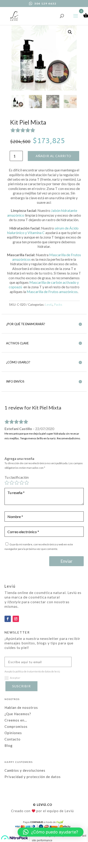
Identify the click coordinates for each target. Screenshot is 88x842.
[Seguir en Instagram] (16, 619)
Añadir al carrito (53, 156)
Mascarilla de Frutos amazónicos (52, 291)
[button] (70, 32)
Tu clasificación (17, 477)
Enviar (66, 561)
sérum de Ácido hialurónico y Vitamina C (43, 230)
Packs (58, 304)
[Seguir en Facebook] (8, 619)
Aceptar (15, 677)
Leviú (49, 304)
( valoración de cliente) (50, 130)
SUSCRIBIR (21, 686)
